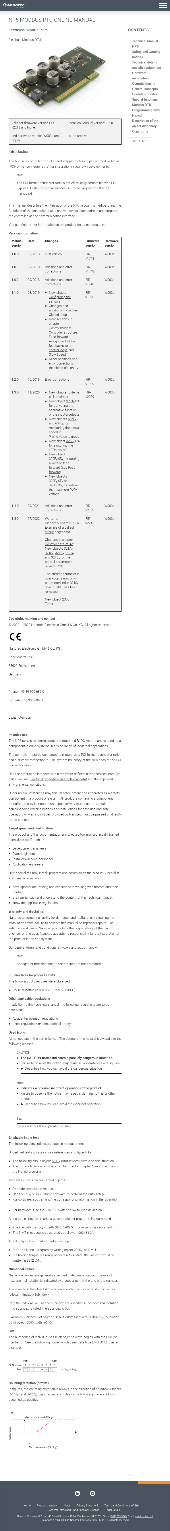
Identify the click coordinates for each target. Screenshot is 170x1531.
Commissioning (143, 84)
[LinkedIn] (77, 1493)
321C (59, 553)
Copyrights (140, 131)
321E (54, 557)
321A (67, 549)
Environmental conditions (27, 785)
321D (69, 553)
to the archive (77, 136)
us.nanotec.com (93, 225)
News (67, 1505)
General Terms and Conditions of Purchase (74, 1510)
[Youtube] (92, 1493)
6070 (58, 423)
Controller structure (63, 332)
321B (48, 553)
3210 (73, 583)
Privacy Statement (87, 1505)
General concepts (145, 89)
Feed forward (58, 337)
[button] (163, 5)
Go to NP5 (140, 141)
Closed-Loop (58, 315)
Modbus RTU (141, 105)
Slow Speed (57, 355)
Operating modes (144, 94)
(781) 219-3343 (118, 1516)
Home (27, 1505)
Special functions (145, 100)
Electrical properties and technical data (58, 779)
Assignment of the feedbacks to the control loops (62, 345)
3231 (69, 401)
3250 (69, 441)
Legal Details (113, 1510)
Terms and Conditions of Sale (121, 1505)
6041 (55, 1161)
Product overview (47, 1505)
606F (71, 419)
